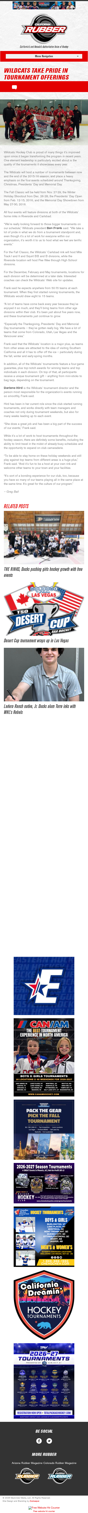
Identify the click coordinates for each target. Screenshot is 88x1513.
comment (14, 87)
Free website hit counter (44, 1511)
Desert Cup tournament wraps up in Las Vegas (36, 640)
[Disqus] (44, 785)
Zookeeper (34, 1501)
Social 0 (39, 1441)
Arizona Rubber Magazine (27, 1463)
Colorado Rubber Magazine (59, 1463)
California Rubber (44, 28)
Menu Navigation (44, 56)
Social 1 (49, 1441)
